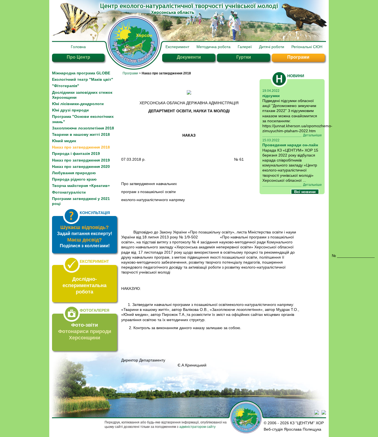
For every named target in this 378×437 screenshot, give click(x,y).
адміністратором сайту (197, 427)
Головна (78, 47)
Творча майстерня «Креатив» (81, 185)
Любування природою (74, 173)
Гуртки (243, 57)
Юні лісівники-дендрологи (78, 104)
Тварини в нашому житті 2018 (81, 134)
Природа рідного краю (74, 179)
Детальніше (312, 135)
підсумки (271, 95)
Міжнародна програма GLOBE (81, 73)
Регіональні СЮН (306, 47)
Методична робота (213, 47)
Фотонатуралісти (69, 192)
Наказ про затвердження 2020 (81, 166)
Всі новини (305, 191)
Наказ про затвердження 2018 (81, 147)
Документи (189, 57)
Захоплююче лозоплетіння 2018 (83, 128)
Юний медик (64, 141)
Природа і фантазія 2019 (76, 153)
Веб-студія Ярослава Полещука (292, 429)
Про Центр (78, 57)
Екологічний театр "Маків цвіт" (82, 79)
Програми (298, 57)
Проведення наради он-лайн (290, 145)
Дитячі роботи (271, 47)
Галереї (245, 47)
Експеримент (177, 47)
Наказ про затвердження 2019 (81, 160)
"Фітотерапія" (65, 86)
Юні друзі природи (70, 110)
